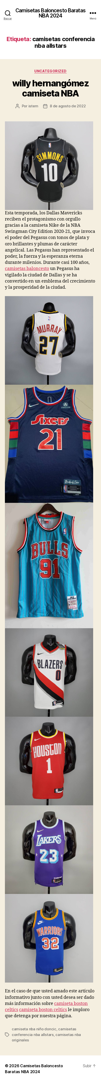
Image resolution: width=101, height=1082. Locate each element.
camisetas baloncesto (27, 268)
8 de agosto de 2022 (68, 106)
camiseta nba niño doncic (34, 1029)
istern (33, 106)
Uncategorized (50, 71)
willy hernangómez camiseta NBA (50, 88)
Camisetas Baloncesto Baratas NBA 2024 (50, 13)
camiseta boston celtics (43, 1010)
